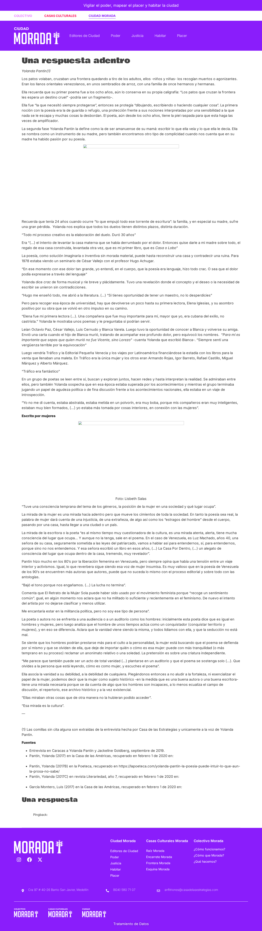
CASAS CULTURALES (60, 16)
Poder (115, 36)
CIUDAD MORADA (102, 16)
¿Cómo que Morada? (209, 855)
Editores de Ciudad (84, 36)
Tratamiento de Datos (131, 924)
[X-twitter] (40, 860)
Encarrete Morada (159, 857)
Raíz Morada (155, 851)
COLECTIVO (23, 16)
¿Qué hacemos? (205, 861)
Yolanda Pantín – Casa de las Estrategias (63, 819)
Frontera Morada (158, 863)
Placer (182, 36)
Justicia (137, 36)
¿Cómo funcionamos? (209, 849)
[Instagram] (19, 860)
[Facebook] (29, 860)
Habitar (160, 36)
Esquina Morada (158, 869)
